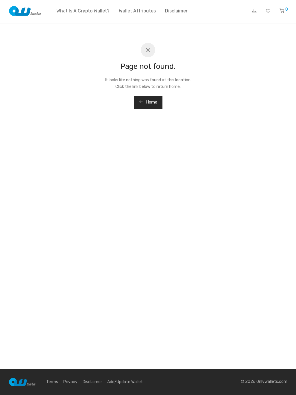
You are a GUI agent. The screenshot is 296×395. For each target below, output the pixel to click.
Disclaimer (176, 11)
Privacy (70, 381)
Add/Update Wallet (125, 381)
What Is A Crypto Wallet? (83, 11)
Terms (52, 381)
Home (151, 102)
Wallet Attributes (137, 11)
